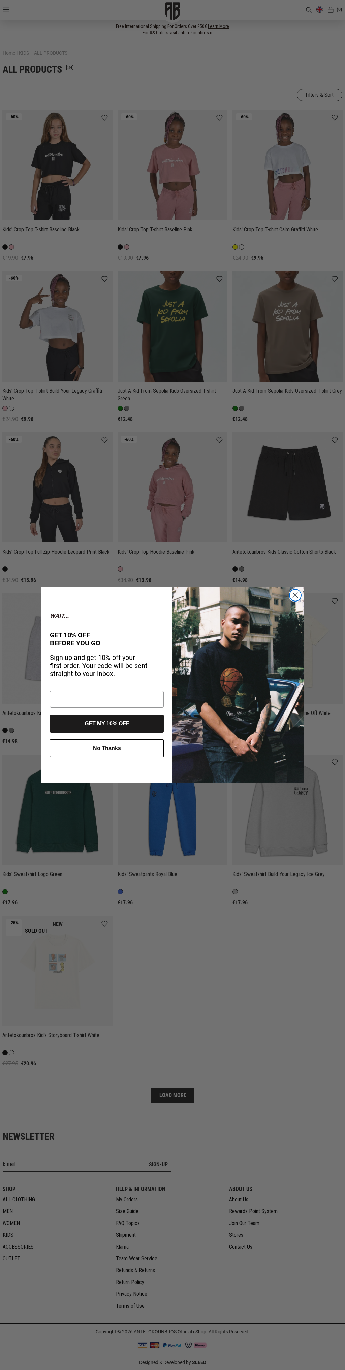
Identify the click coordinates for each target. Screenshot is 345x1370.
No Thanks (107, 748)
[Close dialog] (295, 595)
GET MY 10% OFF (107, 723)
